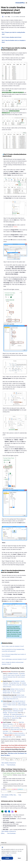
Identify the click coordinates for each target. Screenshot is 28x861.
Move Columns (12, 703)
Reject (19, 858)
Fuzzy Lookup (16, 692)
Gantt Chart (6, 726)
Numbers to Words (8, 733)
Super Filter (7, 718)
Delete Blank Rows (14, 683)
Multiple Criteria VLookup (17, 689)
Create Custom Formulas (13, 675)
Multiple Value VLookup (9, 691)
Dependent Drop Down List (19, 697)
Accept (7, 858)
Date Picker (6, 714)
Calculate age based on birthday (11, 727)
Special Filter (15, 718)
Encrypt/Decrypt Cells (9, 716)
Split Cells (8, 736)
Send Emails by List (21, 716)
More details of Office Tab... (9, 795)
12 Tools (15, 722)
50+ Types (21, 724)
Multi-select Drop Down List (11, 698)
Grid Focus (15, 709)
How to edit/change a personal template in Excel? (14, 659)
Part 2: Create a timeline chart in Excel (11, 37)
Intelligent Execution (13, 673)
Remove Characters (8, 724)
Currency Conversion (18, 733)
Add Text (21, 722)
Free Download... (11, 765)
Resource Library (13, 712)
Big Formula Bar (8, 710)
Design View (23, 709)
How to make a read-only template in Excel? (13, 646)
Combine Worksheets (16, 714)
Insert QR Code (15, 729)
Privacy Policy (9, 854)
